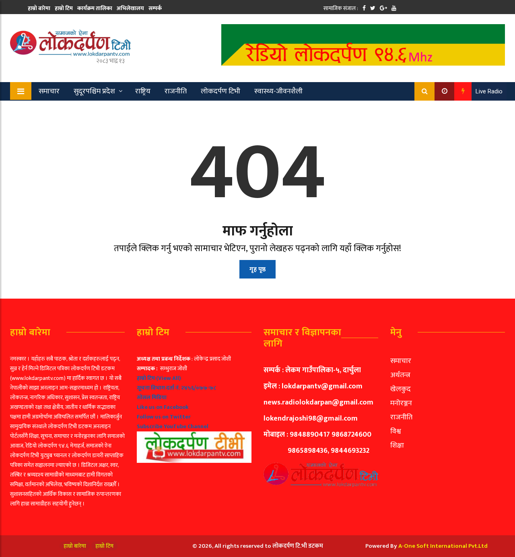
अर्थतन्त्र (400, 375)
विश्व (395, 431)
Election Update (92, 110)
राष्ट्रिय (142, 91)
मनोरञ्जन (401, 403)
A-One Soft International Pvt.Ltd (443, 546)
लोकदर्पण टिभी (220, 91)
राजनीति (176, 91)
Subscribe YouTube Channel (172, 426)
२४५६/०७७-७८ (198, 387)
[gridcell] (194, 408)
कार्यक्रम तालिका (94, 8)
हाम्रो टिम (64, 8)
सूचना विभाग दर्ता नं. (158, 387)
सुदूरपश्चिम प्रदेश (94, 91)
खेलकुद (43, 110)
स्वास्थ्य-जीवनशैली (278, 91)
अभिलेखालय (130, 8)
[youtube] (393, 8)
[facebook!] (364, 8)
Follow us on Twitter (164, 416)
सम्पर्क (155, 8)
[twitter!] (372, 8)
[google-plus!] (383, 8)
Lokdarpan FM (151, 110)
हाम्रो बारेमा (39, 8)
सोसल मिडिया (152, 397)
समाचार (49, 91)
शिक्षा (397, 445)
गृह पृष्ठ (257, 269)
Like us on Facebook (163, 407)
